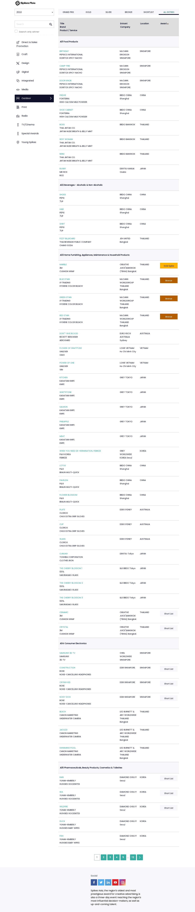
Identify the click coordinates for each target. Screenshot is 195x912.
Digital (25, 72)
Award (163, 23)
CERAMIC (64, 612)
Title (62, 23)
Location (144, 23)
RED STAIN (64, 315)
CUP (62, 524)
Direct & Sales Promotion (26, 44)
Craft (25, 54)
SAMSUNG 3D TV (67, 653)
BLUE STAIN (65, 279)
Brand (63, 27)
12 (133, 857)
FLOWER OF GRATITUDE (71, 348)
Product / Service (68, 30)
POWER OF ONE (67, 362)
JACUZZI (63, 729)
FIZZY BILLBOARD (67, 238)
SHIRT (62, 223)
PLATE (62, 509)
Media (25, 89)
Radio (25, 116)
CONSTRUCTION (67, 667)
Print (24, 107)
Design (25, 63)
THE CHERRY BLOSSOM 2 (71, 583)
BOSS (62, 124)
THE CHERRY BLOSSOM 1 (71, 568)
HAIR (62, 209)
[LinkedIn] (108, 882)
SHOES (63, 194)
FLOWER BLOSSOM (68, 494)
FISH (61, 835)
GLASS (63, 539)
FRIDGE (63, 95)
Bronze (128, 12)
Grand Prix (68, 12)
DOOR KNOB (65, 80)
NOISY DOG (65, 697)
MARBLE (63, 264)
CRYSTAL (64, 627)
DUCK (62, 821)
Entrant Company (125, 25)
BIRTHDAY (64, 51)
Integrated (28, 80)
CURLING (64, 553)
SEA (61, 791)
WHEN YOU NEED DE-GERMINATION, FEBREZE (80, 450)
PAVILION (64, 480)
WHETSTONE (66, 392)
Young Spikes (29, 142)
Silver (108, 12)
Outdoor (26, 98)
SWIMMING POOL (68, 747)
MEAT (62, 436)
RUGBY (63, 168)
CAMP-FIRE (65, 65)
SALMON (64, 406)
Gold (88, 12)
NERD (62, 153)
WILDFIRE (64, 806)
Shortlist (149, 12)
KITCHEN (64, 377)
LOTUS (63, 465)
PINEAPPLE (64, 421)
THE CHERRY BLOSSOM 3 (71, 597)
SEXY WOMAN (66, 139)
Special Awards (30, 133)
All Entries (168, 12)
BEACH (63, 711)
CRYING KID (65, 682)
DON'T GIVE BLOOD (69, 333)
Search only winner (29, 31)
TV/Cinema (28, 124)
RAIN (62, 777)
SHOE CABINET (66, 109)
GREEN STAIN (66, 297)
